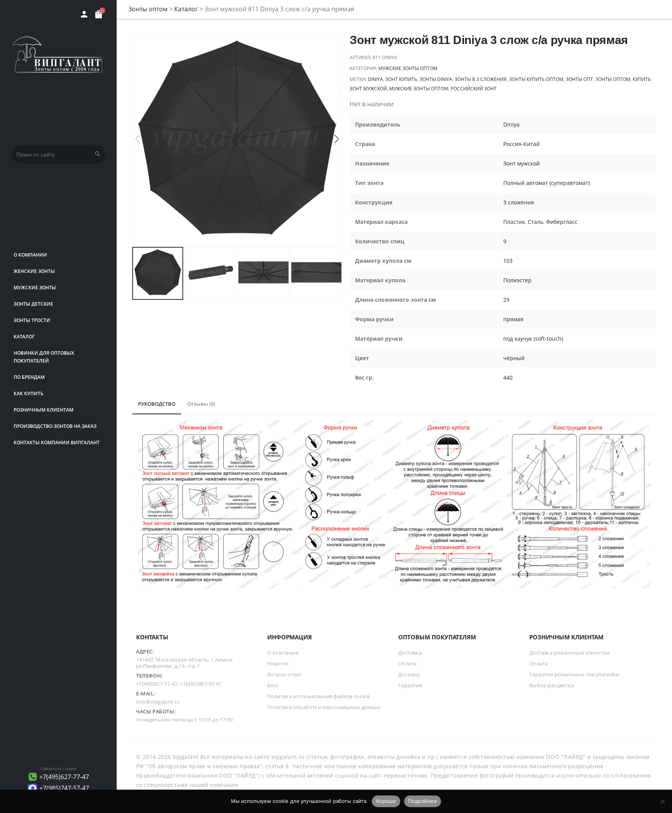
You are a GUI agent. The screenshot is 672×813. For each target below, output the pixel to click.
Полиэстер (517, 280)
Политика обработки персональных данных (323, 707)
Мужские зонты (35, 287)
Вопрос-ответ (284, 674)
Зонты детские (33, 304)
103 (508, 260)
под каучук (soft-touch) (533, 338)
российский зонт (474, 88)
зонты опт (579, 79)
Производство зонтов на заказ (55, 426)
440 (508, 377)
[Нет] (662, 801)
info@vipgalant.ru (158, 701)
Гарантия (410, 685)
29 (506, 299)
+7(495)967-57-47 (200, 683)
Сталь (535, 221)
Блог (273, 685)
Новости (278, 663)
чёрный (514, 358)
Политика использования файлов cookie (318, 696)
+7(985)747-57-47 (64, 788)
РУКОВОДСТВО (156, 403)
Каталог (24, 336)
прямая (513, 319)
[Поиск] (97, 154)
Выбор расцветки (551, 685)
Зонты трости (32, 320)
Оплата (407, 663)
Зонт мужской (521, 163)
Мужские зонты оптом (408, 68)
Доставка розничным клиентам (569, 652)
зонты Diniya (436, 79)
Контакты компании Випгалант (57, 442)
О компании (30, 255)
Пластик (514, 221)
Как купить (29, 393)
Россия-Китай (521, 144)
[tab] (156, 404)
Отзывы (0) (201, 403)
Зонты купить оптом (536, 79)
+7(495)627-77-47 (64, 777)
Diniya (375, 79)
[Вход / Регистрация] (84, 14)
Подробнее (422, 801)
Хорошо (386, 801)
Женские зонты (34, 271)
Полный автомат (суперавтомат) (546, 183)
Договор (409, 674)
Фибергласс (562, 221)
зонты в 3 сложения (481, 79)
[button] (336, 139)
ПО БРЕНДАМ (29, 377)
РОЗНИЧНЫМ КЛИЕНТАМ (44, 409)
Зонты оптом (148, 9)
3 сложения (518, 202)
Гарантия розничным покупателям (574, 674)
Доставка (410, 652)
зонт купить (401, 79)
